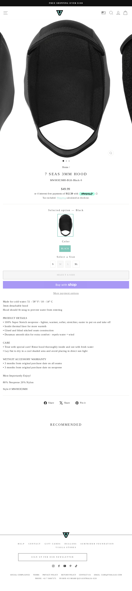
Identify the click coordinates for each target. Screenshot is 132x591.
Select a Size (66, 257)
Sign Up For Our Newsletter (52, 557)
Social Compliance (20, 575)
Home (65, 167)
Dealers (71, 544)
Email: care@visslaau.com (108, 575)
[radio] (65, 225)
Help (21, 544)
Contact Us (85, 575)
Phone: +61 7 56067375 (45, 578)
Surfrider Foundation (97, 544)
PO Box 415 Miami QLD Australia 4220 (78, 578)
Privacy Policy (50, 575)
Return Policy (68, 575)
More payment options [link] (66, 293)
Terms (36, 575)
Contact (35, 544)
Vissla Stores (66, 547)
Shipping (61, 198)
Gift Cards (53, 544)
